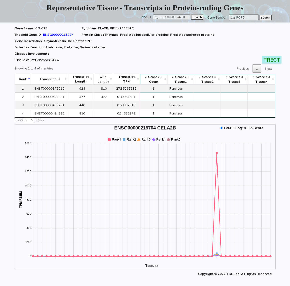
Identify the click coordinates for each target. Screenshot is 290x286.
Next (268, 68)
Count (154, 79)
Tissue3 (234, 79)
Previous (243, 68)
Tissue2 (207, 79)
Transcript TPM (127, 79)
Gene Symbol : (217, 17)
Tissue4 (261, 79)
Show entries (29, 120)
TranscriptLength (80, 79)
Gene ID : (145, 17)
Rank (23, 79)
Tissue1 (181, 79)
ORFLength (103, 79)
